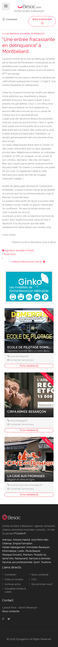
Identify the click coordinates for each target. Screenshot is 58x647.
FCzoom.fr (20, 533)
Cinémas (7, 543)
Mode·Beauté (32, 551)
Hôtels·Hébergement (13, 547)
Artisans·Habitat (21, 539)
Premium (28, 554)
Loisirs (20, 551)
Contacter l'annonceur (22, 360)
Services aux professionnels (17, 562)
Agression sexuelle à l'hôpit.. (19, 250)
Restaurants (21, 558)
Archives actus (13, 584)
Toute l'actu (9, 254)
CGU (33, 579)
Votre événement (42, 19)
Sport (37, 562)
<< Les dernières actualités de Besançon (23, 33)
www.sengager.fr (19, 420)
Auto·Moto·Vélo (39, 539)
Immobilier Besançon (38, 547)
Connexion (11, 19)
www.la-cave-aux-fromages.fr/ (26, 485)
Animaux (7, 539)
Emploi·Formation (22, 543)
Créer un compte (14, 579)
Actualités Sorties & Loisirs (15, 590)
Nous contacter (39, 574)
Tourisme (46, 562)
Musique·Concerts (12, 554)
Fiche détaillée (28, 366)
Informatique (9, 551)
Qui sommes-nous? (42, 584)
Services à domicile (39, 558)
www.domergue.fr (19, 356)
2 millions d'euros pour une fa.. (27, 261)
